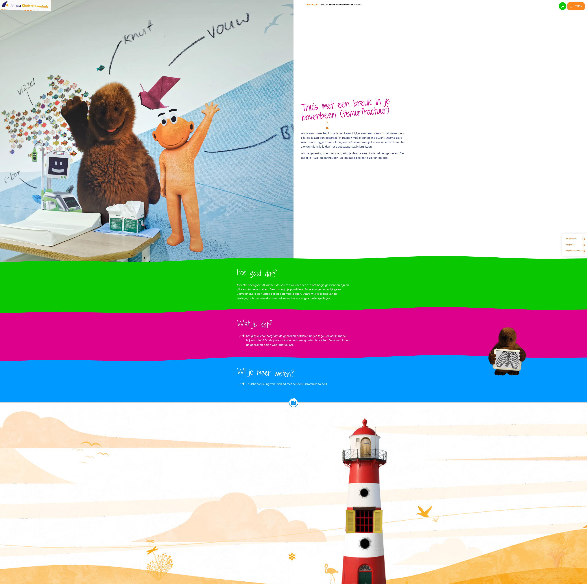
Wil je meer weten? (573, 251)
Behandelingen (312, 5)
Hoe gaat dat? (571, 239)
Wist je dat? (570, 245)
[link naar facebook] (293, 402)
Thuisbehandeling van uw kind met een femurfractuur (281, 384)
